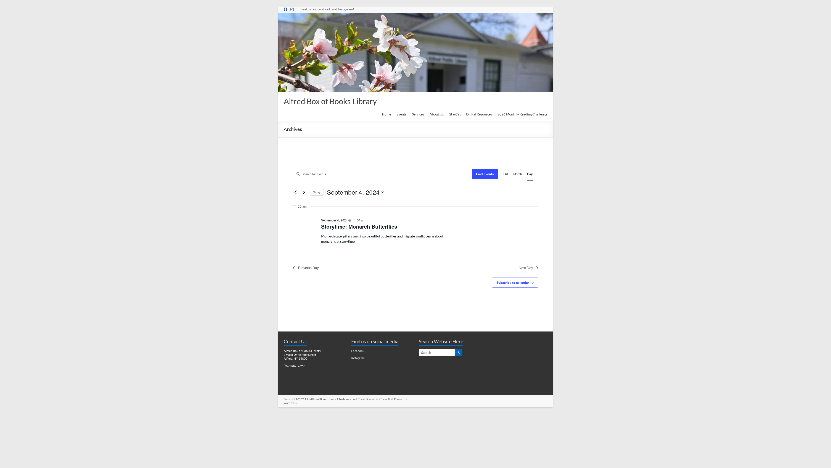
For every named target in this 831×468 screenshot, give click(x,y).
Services (418, 114)
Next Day (526, 267)
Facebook (357, 351)
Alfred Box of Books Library (330, 101)
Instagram (358, 358)
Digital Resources (479, 114)
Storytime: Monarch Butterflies (359, 226)
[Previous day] (295, 192)
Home (386, 114)
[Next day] (303, 192)
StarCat (455, 114)
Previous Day (308, 267)
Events (401, 114)
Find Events (485, 174)
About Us (437, 114)
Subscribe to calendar (512, 282)
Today (316, 192)
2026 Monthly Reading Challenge (522, 114)
